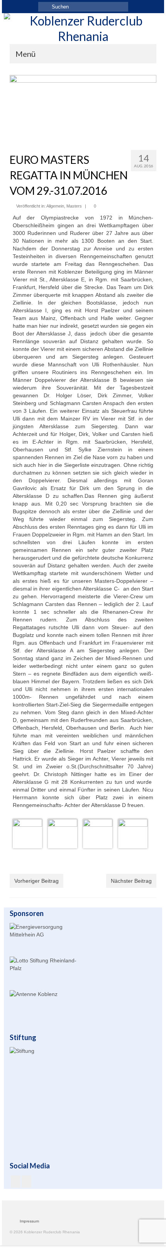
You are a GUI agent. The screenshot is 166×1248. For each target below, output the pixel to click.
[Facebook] (15, 1181)
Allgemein (55, 206)
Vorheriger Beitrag (36, 881)
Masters (74, 206)
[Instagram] (26, 1181)
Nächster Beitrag (131, 881)
